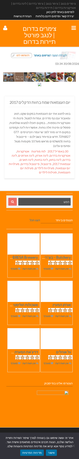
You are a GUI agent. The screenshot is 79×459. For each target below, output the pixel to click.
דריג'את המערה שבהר (21, 352)
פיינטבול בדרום (30, 164)
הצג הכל (35, 220)
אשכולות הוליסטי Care (21, 305)
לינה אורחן (41, 155)
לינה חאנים (26, 159)
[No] (74, 446)
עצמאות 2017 (61, 164)
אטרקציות (23, 151)
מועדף (47, 268)
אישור (51, 452)
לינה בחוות (41, 159)
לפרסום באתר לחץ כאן (60, 12)
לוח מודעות (38, 151)
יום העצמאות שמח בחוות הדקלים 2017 (39, 102)
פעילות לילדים (48, 172)
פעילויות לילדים (44, 168)
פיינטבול (46, 164)
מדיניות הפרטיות (32, 452)
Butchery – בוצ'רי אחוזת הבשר (48, 257)
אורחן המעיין (62, 305)
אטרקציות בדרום (60, 155)
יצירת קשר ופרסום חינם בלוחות (55, 16)
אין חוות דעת (62, 268)
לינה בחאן (55, 159)
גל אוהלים (63, 352)
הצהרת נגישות (23, 16)
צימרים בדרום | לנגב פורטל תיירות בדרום (39, 35)
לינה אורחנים (26, 155)
